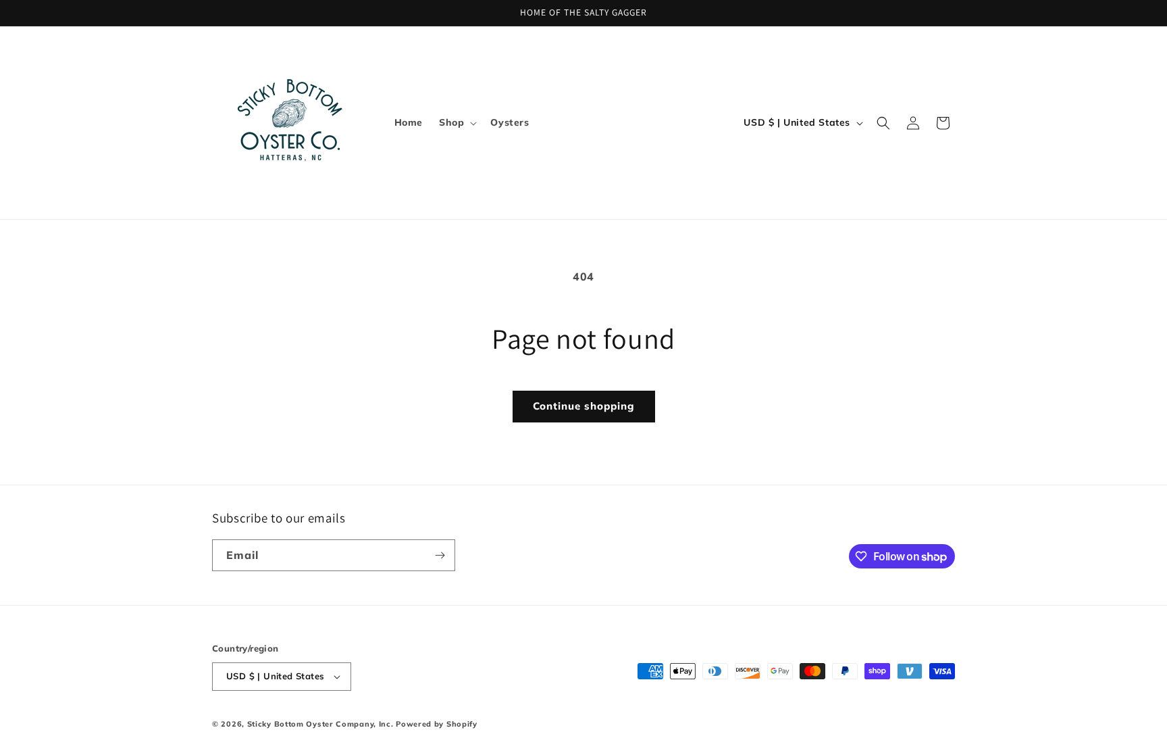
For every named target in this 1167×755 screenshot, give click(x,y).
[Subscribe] (440, 555)
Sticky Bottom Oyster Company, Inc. (320, 724)
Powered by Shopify (436, 724)
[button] (456, 122)
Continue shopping (584, 405)
